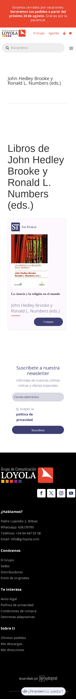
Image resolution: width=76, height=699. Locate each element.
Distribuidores (12, 572)
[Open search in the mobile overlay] (33, 47)
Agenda (54, 33)
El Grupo (39, 33)
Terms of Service (62, 691)
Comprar (48, 321)
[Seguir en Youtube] (71, 493)
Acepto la (25, 414)
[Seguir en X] (51, 493)
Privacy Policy (48, 691)
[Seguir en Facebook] (41, 493)
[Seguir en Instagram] (61, 493)
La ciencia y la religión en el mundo (35, 294)
